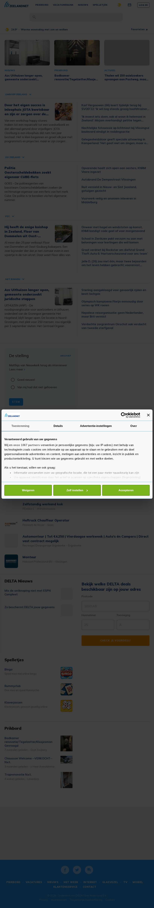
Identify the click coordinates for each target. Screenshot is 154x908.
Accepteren (126, 490)
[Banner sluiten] (148, 415)
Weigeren (28, 490)
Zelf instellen (74, 490)
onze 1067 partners (26, 445)
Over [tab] (133, 425)
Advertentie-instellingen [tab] (96, 425)
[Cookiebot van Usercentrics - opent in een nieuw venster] (123, 415)
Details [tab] (58, 425)
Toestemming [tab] (20, 425)
